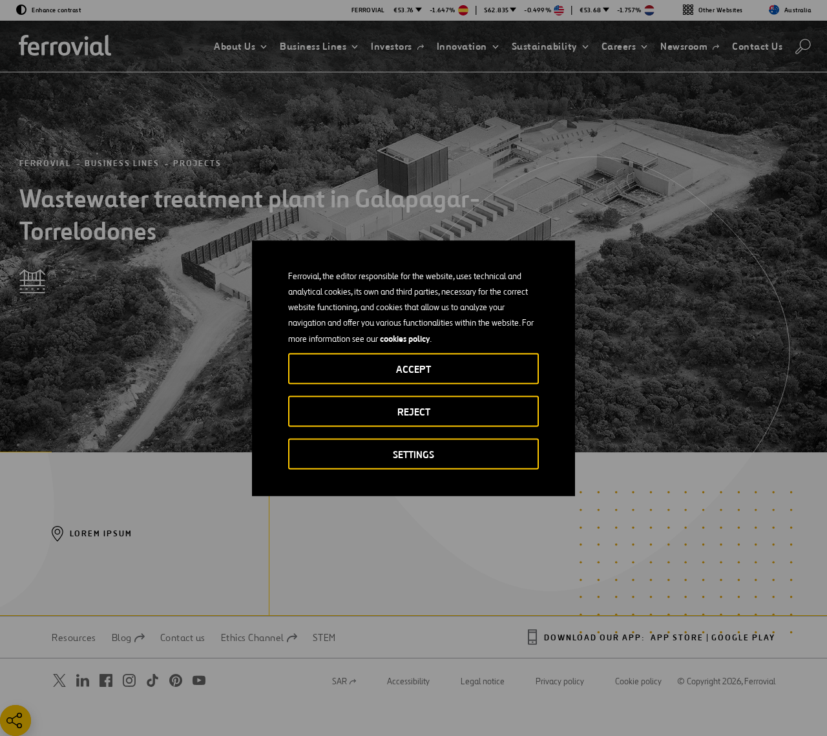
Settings (413, 454)
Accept (413, 368)
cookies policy (405, 338)
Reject (413, 411)
